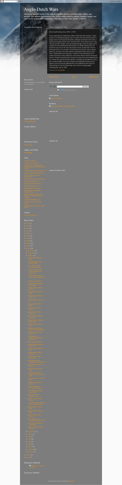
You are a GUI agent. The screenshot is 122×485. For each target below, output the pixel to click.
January (30, 451)
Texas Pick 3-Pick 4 (30, 160)
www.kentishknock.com (31, 186)
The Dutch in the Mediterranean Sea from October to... (36, 338)
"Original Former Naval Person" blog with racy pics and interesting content (34, 167)
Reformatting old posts (34, 342)
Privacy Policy (28, 145)
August (30, 434)
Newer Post (54, 77)
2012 (28, 231)
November (31, 253)
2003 (28, 457)
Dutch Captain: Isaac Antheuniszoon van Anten (36, 419)
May (29, 441)
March (30, 446)
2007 (28, 243)
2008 (28, 241)
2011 (28, 233)
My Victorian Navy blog (31, 181)
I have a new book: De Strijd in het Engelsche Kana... (36, 403)
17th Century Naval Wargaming (33, 173)
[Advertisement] (32, 133)
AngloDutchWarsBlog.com (32, 199)
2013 (28, 228)
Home (73, 77)
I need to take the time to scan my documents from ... (36, 277)
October (30, 255)
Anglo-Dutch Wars (41, 9)
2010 (28, 236)
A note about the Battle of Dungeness (35, 423)
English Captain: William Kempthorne (35, 284)
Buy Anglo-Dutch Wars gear (32, 183)
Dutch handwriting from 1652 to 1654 (35, 262)
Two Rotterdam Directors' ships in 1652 (35, 391)
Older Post (93, 77)
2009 (28, 238)
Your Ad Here (28, 152)
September (31, 431)
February (31, 449)
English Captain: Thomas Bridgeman (35, 320)
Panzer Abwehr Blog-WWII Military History (32, 191)
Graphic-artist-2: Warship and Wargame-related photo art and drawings (33, 196)
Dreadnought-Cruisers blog (32, 188)
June (29, 439)
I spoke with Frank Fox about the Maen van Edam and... (34, 271)
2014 (28, 226)
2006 (28, 246)
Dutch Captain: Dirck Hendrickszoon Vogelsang (36, 361)
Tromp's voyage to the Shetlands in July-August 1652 (36, 374)
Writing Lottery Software (31, 163)
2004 (28, 455)
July (29, 436)
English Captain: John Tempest (34, 312)
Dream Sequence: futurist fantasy (34, 179)
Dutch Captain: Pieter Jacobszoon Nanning (35, 266)
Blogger (71, 481)
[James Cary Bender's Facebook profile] (61, 106)
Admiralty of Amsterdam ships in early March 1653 (36, 328)
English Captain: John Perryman (34, 357)
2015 (28, 223)
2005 (28, 248)
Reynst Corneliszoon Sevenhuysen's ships (35, 387)
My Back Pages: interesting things (34, 170)
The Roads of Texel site (35, 281)
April (29, 444)
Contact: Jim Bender (30, 215)
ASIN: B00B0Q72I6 (30, 121)
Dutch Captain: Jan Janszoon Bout (33, 395)
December (31, 250)
